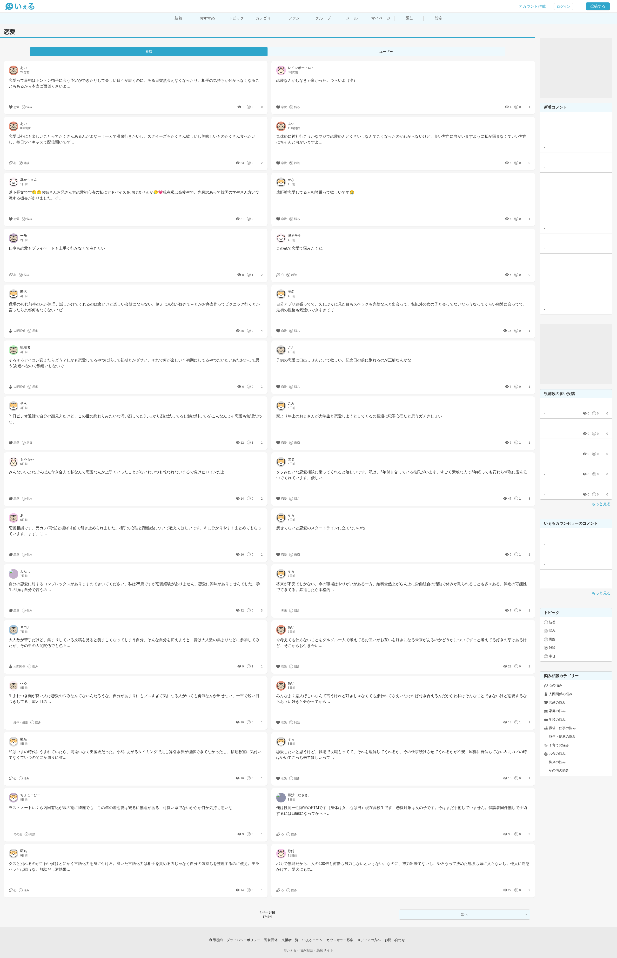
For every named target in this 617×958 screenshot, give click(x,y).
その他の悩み (559, 770)
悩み (552, 630)
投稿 (149, 52)
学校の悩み (557, 719)
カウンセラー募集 (339, 940)
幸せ (552, 656)
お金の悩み (557, 753)
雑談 (552, 648)
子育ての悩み (559, 745)
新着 (178, 18)
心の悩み (555, 685)
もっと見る (601, 504)
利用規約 (216, 940)
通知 (410, 18)
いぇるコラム (312, 940)
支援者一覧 (290, 940)
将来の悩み (557, 762)
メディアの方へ (369, 940)
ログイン (563, 6)
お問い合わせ (395, 940)
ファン (294, 18)
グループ (323, 18)
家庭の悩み (557, 711)
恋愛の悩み (557, 702)
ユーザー (386, 52)
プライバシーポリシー (243, 940)
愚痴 (552, 639)
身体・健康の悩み (562, 736)
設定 (439, 18)
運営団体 (271, 940)
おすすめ (207, 18)
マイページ (380, 18)
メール (352, 18)
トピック (236, 18)
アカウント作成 (532, 6)
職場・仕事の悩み (562, 728)
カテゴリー (265, 18)
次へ (464, 914)
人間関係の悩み (560, 694)
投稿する (597, 6)
